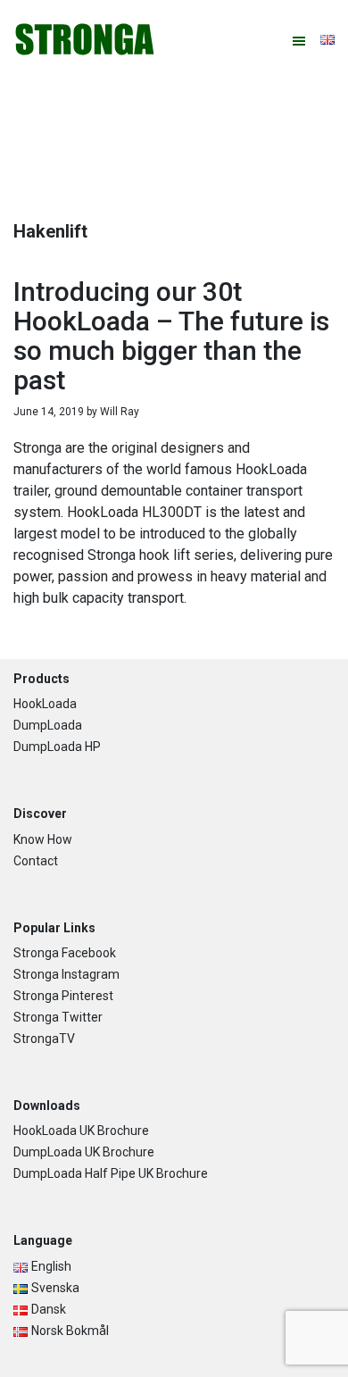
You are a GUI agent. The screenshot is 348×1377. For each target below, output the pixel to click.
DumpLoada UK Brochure (83, 1152)
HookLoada (45, 704)
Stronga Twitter (58, 1017)
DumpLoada (47, 725)
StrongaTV (44, 1038)
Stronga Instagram (66, 974)
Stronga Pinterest (63, 996)
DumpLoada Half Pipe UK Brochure (110, 1173)
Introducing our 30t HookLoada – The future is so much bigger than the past (171, 336)
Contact (35, 861)
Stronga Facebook (64, 953)
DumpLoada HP (57, 746)
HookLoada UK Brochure (81, 1130)
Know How (42, 839)
